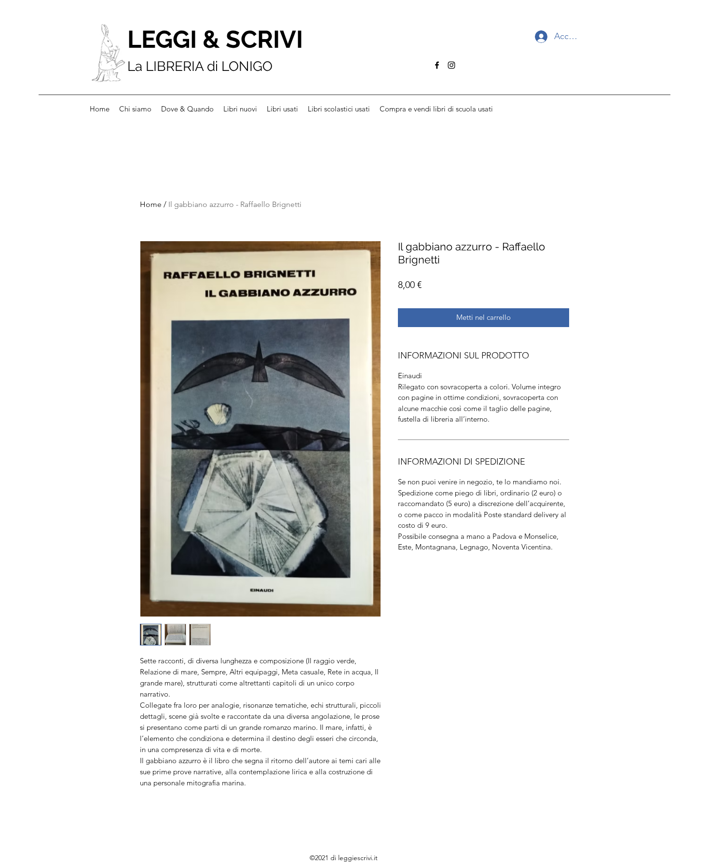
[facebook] (437, 65)
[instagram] (451, 65)
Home (151, 204)
